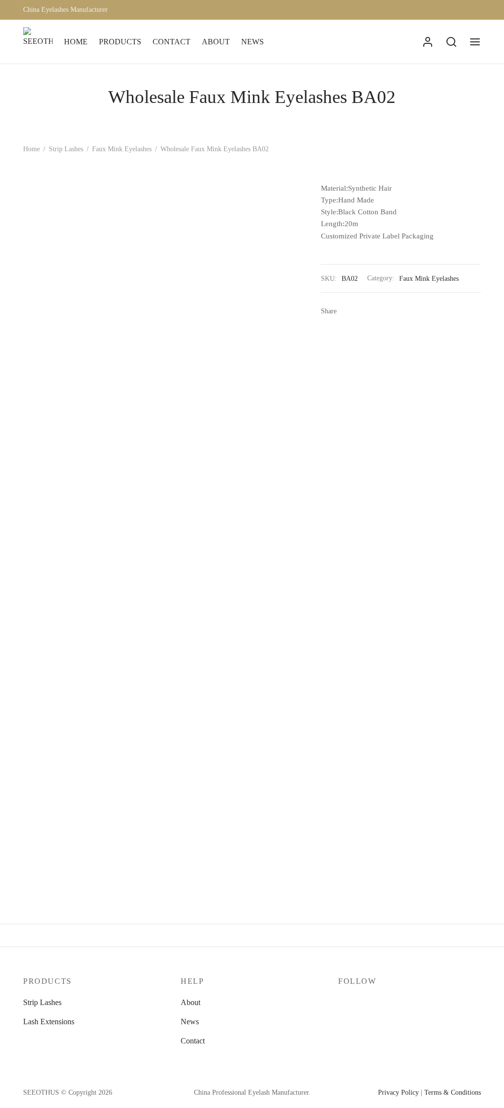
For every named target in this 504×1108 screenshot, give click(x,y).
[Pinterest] (377, 310)
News (190, 1021)
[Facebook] (347, 310)
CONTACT (171, 41)
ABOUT (216, 41)
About (190, 1002)
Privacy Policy (398, 1092)
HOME (76, 41)
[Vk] (392, 310)
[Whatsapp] (421, 310)
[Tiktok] (405, 1002)
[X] (362, 310)
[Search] (451, 42)
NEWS (252, 41)
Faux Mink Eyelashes (122, 149)
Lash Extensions (48, 1021)
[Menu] (475, 42)
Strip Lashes (66, 149)
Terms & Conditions (452, 1092)
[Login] (428, 42)
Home (31, 149)
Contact (193, 1041)
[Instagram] (365, 1002)
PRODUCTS (120, 41)
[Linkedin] (407, 310)
